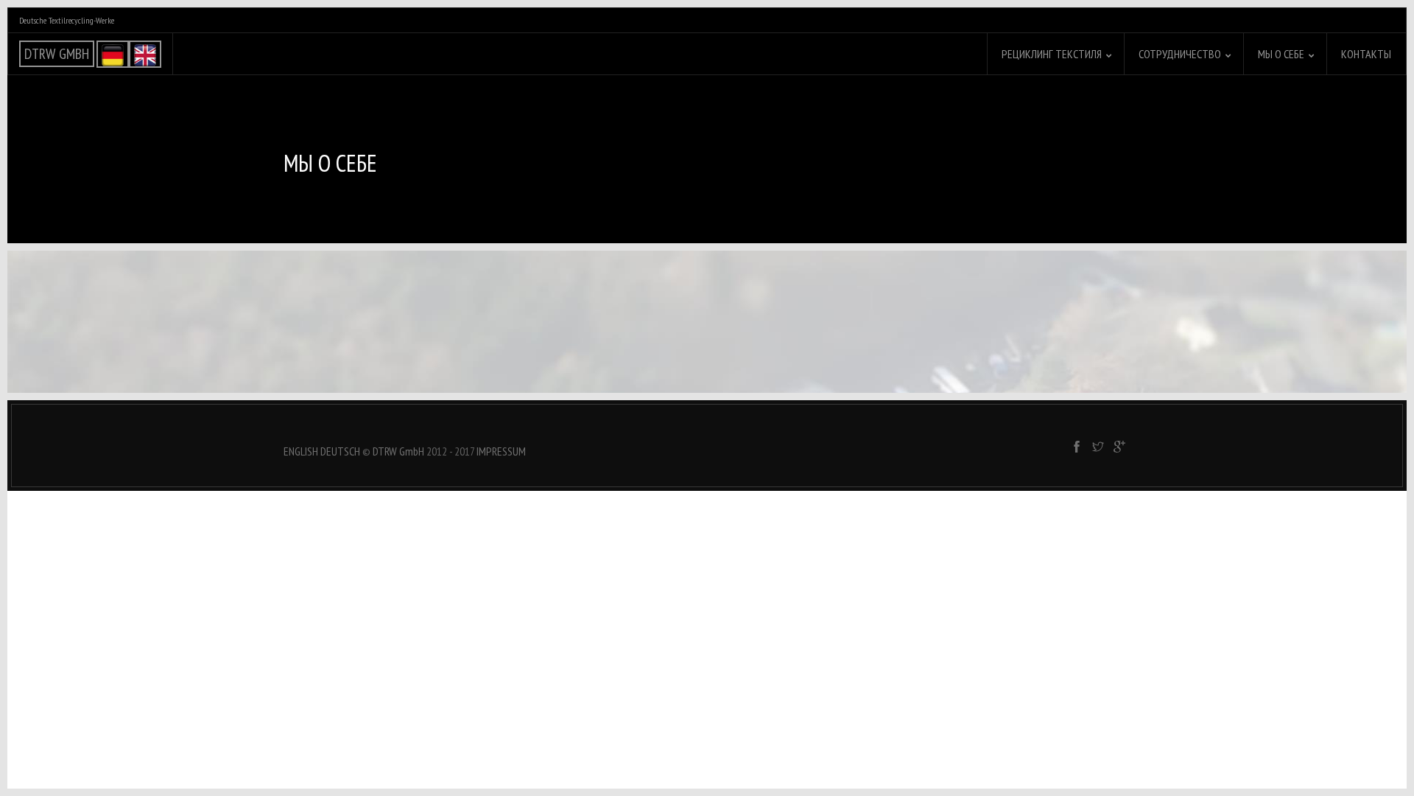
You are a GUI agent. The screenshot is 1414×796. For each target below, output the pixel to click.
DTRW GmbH (398, 451)
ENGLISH (301, 451)
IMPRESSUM (501, 451)
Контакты (1366, 53)
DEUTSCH (340, 451)
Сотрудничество (1180, 53)
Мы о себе (1281, 53)
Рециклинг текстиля (1052, 53)
